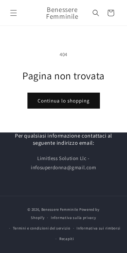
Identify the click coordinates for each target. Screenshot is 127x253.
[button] (13, 12)
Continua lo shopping (64, 100)
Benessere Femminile (59, 209)
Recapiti (66, 238)
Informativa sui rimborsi (99, 228)
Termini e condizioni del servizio (41, 228)
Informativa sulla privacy (73, 217)
